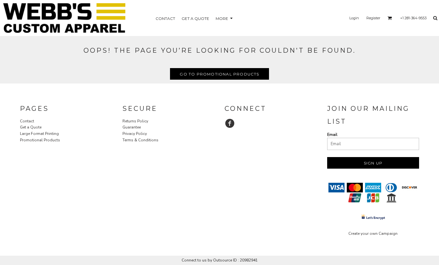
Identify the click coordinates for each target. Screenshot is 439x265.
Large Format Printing (39, 133)
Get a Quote (30, 127)
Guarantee (131, 127)
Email (332, 134)
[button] (390, 18)
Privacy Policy (134, 133)
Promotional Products (40, 140)
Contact (27, 121)
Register (373, 18)
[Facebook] (229, 123)
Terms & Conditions (140, 140)
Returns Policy (135, 121)
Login (354, 18)
